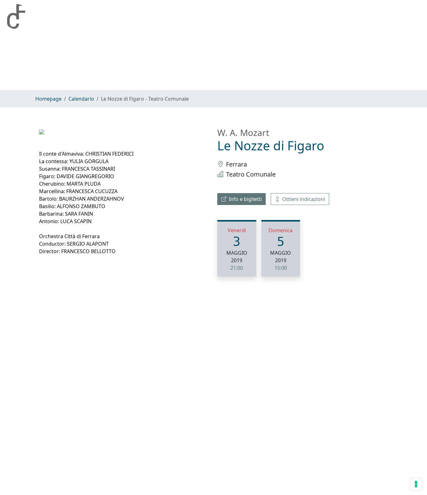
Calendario (161, 16)
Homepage (94, 16)
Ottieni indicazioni (303, 199)
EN (418, 16)
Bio (127, 16)
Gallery (201, 16)
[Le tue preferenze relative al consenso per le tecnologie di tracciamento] (416, 484)
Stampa (238, 16)
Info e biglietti (245, 199)
